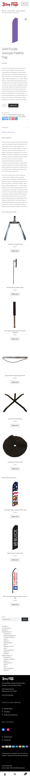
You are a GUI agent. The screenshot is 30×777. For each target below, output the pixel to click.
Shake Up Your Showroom (11, 715)
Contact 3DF (7, 740)
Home (5, 10)
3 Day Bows (7, 711)
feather (6, 116)
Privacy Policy (5, 768)
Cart (23, 773)
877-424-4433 (9, 695)
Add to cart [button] (15, 251)
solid (19, 116)
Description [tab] (5, 127)
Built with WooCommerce (17, 768)
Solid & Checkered (20, 10)
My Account (5, 774)
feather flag (12, 116)
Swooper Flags (11, 10)
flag (17, 116)
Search (3, 616)
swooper (23, 116)
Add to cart (13, 105)
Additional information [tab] (8, 132)
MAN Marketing (8, 708)
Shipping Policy (8, 737)
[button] (25, 19)
